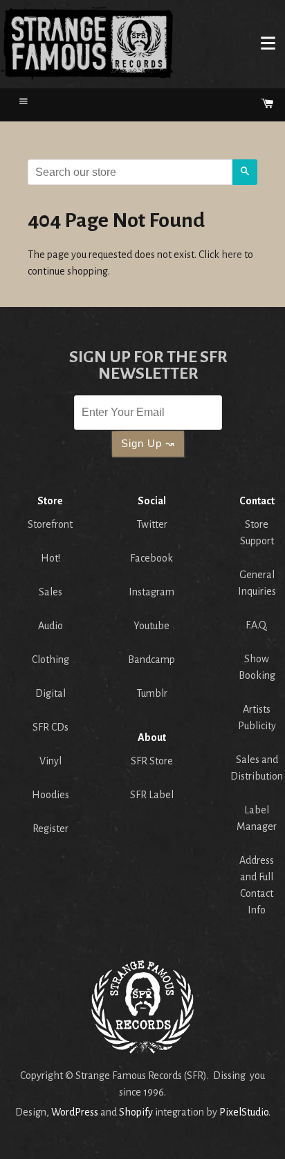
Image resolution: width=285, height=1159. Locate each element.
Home (87, 43)
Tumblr (151, 693)
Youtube (151, 625)
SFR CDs (50, 727)
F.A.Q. (257, 625)
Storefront (50, 524)
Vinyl (50, 760)
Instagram (151, 591)
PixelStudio (243, 1112)
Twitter (151, 524)
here (231, 254)
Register (50, 828)
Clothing (50, 659)
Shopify (136, 1112)
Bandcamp (151, 659)
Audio (50, 625)
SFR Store (152, 760)
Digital (50, 693)
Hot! (50, 558)
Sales (50, 591)
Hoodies (50, 794)
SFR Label (152, 794)
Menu (267, 43)
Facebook (151, 558)
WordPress (74, 1112)
